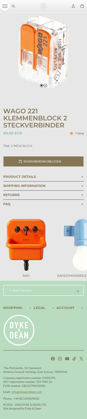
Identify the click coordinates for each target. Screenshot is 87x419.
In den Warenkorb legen (42, 161)
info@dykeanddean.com (27, 392)
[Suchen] (13, 6)
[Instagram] (59, 358)
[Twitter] (81, 358)
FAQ (7, 204)
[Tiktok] (74, 358)
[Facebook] (52, 358)
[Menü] (5, 6)
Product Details (19, 177)
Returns (11, 195)
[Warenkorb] (82, 6)
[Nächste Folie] (79, 249)
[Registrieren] (77, 291)
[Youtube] (67, 358)
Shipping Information (24, 186)
